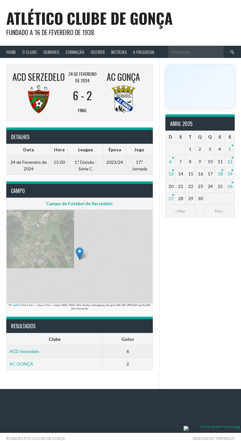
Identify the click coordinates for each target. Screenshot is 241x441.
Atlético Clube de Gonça (89, 18)
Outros (98, 52)
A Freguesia (143, 52)
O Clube (29, 52)
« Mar (180, 211)
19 (230, 173)
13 (171, 173)
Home (11, 52)
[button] (79, 253)
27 (171, 198)
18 (220, 173)
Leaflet (15, 305)
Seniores (51, 52)
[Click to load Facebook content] (200, 86)
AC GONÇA (21, 363)
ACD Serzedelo (24, 351)
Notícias (119, 52)
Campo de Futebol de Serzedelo (79, 203)
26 (230, 186)
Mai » (220, 211)
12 (230, 161)
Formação (75, 52)
